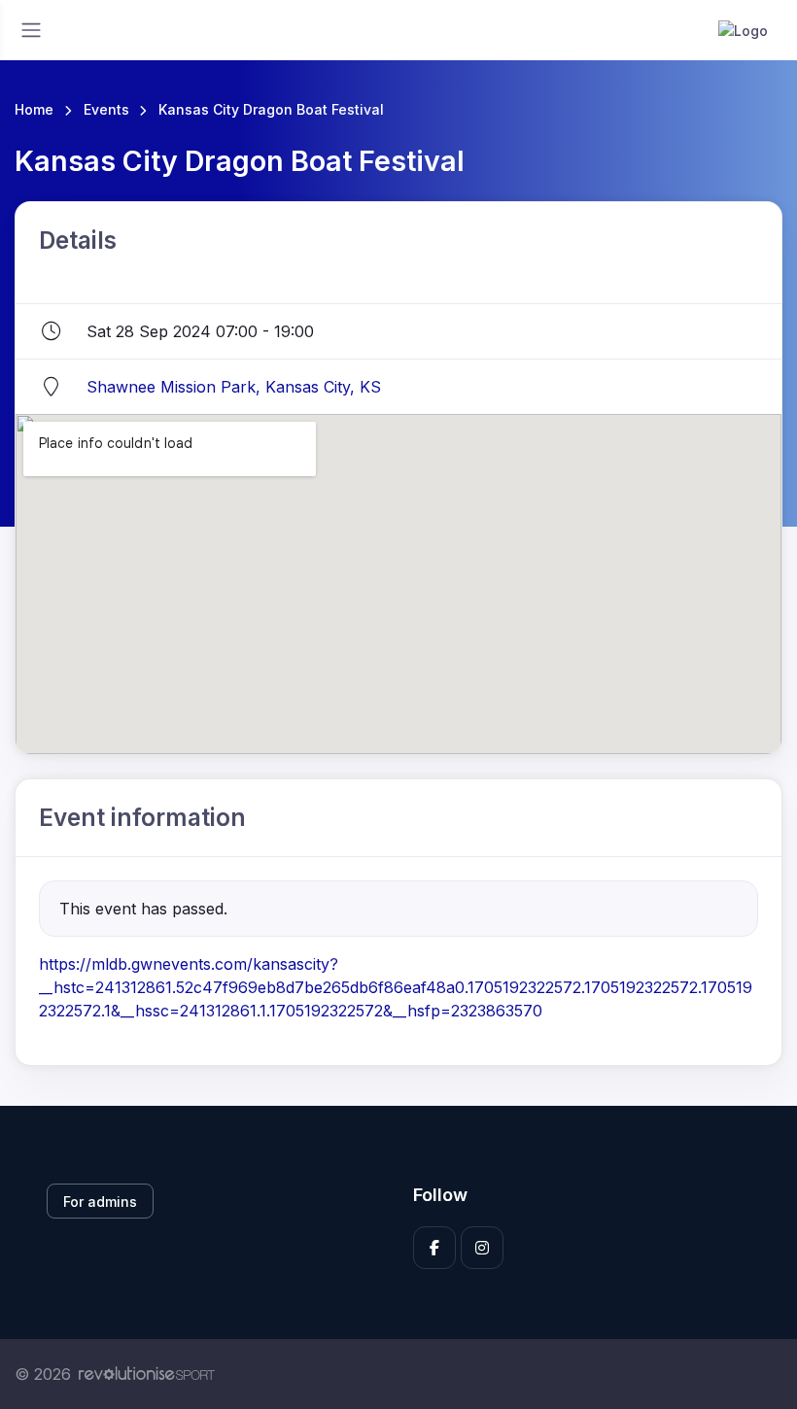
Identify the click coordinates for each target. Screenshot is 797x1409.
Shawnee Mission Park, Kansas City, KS (234, 386)
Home (34, 109)
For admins (100, 1201)
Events (106, 109)
